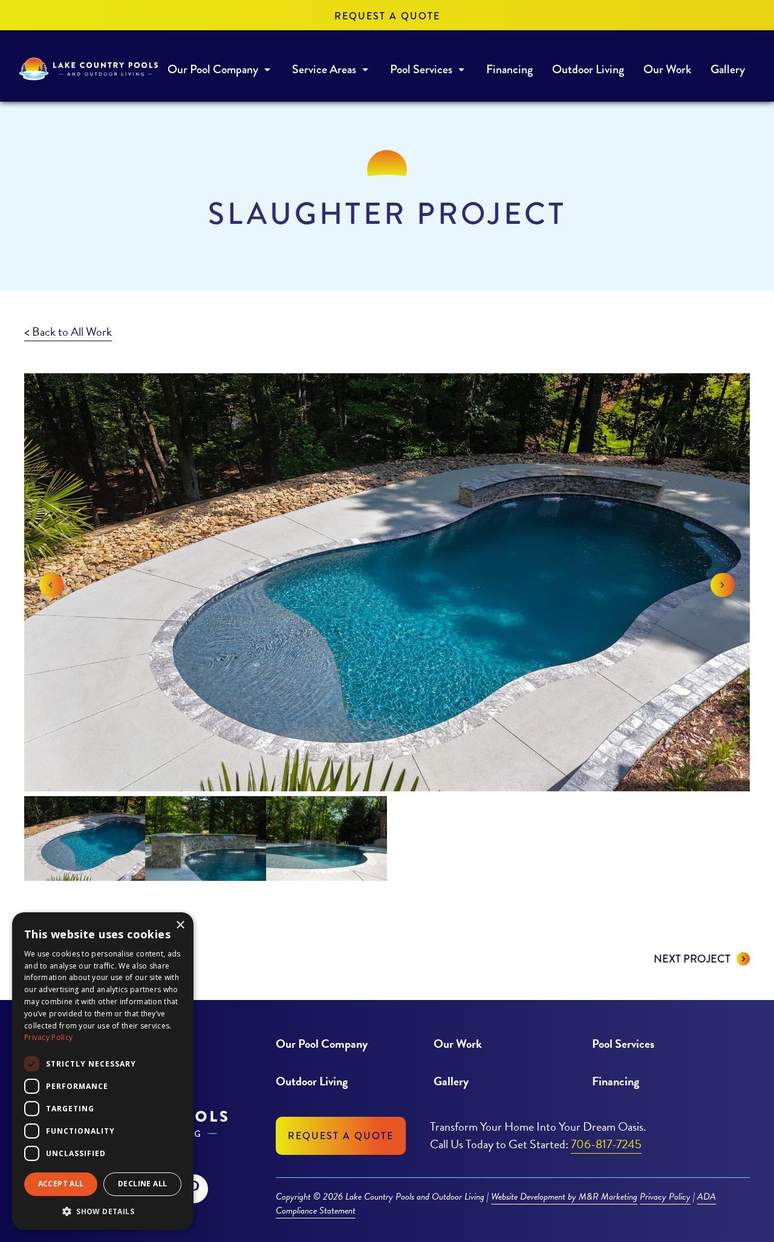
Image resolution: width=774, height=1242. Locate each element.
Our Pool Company (212, 69)
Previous (51, 585)
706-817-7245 (606, 1144)
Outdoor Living (588, 69)
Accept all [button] (61, 1183)
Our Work (667, 69)
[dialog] (103, 1071)
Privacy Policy (665, 1196)
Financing (509, 69)
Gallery (728, 69)
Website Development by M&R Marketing (564, 1196)
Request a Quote (387, 16)
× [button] (179, 925)
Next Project (692, 959)
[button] (102, 1211)
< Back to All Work (68, 331)
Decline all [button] (142, 1183)
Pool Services (421, 69)
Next (723, 585)
